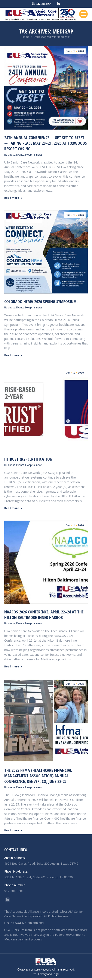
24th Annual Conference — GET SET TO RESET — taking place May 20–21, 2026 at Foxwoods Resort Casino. (45, 143)
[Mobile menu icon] (83, 14)
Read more (11, 198)
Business (9, 154)
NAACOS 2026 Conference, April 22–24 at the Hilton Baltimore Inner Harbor (43, 614)
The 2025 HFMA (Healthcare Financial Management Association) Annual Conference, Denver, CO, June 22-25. (38, 775)
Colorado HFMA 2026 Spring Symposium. (41, 301)
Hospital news (33, 154)
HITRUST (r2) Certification (28, 459)
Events (20, 154)
